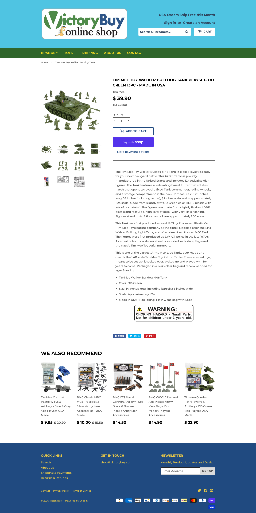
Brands (48, 53)
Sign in (170, 23)
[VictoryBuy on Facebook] (205, 490)
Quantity (118, 114)
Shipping (90, 53)
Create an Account (199, 23)
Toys (68, 53)
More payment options (133, 151)
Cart (207, 31)
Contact (135, 53)
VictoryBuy (55, 500)
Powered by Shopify (76, 500)
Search (46, 462)
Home (44, 62)
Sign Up (207, 470)
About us (112, 53)
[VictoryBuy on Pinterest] (211, 490)
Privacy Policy (61, 490)
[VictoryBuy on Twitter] (199, 490)
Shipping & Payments (56, 472)
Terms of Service (81, 490)
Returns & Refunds (54, 478)
